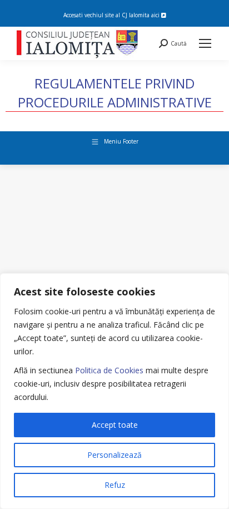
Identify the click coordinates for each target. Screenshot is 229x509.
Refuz (114, 485)
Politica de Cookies (109, 370)
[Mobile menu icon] (205, 43)
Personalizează (114, 454)
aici (156, 15)
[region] (114, 391)
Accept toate (115, 424)
